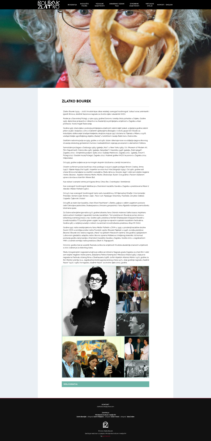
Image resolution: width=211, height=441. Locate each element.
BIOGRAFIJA (72, 5)
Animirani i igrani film (116, 5)
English (169, 5)
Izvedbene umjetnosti (134, 5)
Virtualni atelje (150, 5)
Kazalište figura (84, 5)
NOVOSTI (160, 5)
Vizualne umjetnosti (100, 5)
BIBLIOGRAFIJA (70, 384)
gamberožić (106, 436)
